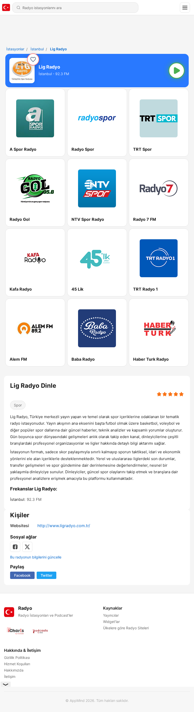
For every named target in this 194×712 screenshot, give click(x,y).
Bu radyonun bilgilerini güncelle (35, 557)
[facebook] (15, 547)
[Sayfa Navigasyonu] (185, 8)
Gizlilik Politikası (17, 657)
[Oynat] (176, 70)
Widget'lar (111, 621)
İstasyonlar (15, 49)
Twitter (46, 575)
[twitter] (27, 547)
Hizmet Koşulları (17, 664)
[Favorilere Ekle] (33, 59)
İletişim (9, 676)
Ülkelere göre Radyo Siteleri (126, 628)
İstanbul (37, 49)
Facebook (22, 575)
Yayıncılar (111, 615)
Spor (18, 405)
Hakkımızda (13, 670)
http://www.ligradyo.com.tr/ (63, 525)
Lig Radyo (58, 49)
